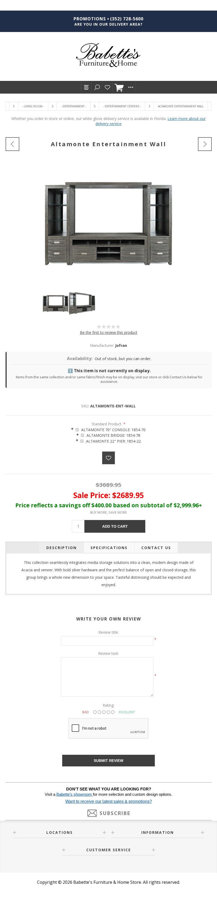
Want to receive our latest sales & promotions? (108, 801)
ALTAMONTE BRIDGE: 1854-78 (113, 435)
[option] (55, 303)
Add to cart (115, 526)
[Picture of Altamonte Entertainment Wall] (55, 303)
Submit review (108, 760)
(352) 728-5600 (126, 19)
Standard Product (107, 423)
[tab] (109, 429)
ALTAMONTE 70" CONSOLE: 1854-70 (113, 429)
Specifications (109, 547)
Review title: (108, 632)
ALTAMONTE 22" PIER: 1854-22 (113, 441)
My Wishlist (107, 87)
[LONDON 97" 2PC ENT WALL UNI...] (205, 144)
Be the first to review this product (108, 332)
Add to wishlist (108, 458)
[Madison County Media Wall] (12, 144)
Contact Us (156, 547)
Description (61, 547)
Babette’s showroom (74, 794)
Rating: (108, 705)
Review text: (108, 653)
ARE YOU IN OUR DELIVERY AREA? (108, 24)
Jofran (121, 345)
